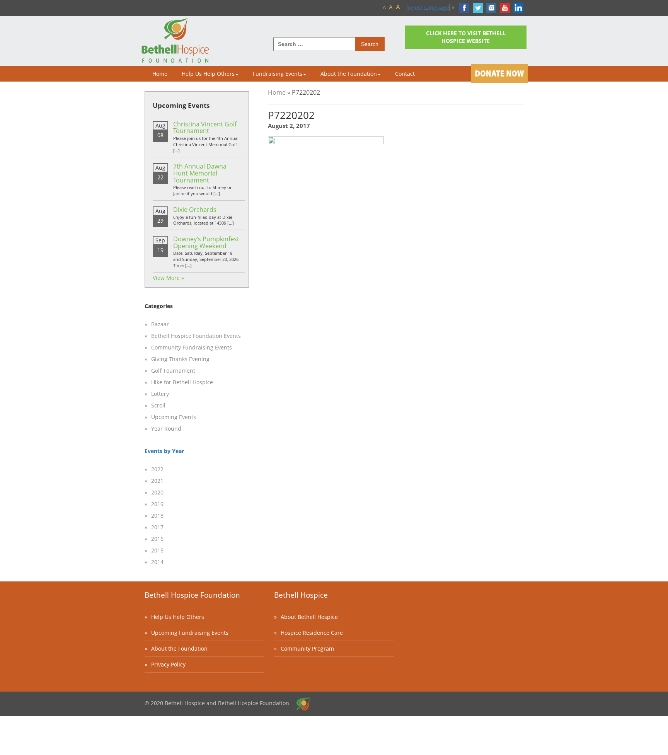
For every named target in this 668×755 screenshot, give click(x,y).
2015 (157, 550)
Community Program (307, 648)
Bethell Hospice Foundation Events (196, 335)
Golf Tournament (173, 370)
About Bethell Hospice (309, 616)
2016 (157, 538)
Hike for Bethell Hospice (182, 382)
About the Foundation (348, 73)
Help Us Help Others (208, 73)
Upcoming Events (173, 417)
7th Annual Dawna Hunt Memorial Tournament (200, 173)
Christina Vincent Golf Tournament (205, 127)
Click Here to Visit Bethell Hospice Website (466, 36)
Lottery (160, 393)
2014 (157, 562)
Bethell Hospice (301, 595)
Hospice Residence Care (312, 632)
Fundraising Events (277, 73)
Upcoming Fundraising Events (189, 632)
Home (159, 73)
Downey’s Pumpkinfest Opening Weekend (206, 242)
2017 (157, 527)
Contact (405, 73)
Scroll (158, 405)
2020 (157, 492)
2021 (157, 480)
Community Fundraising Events (191, 347)
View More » (168, 277)
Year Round (166, 428)
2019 (157, 504)
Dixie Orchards (194, 209)
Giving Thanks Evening (180, 359)
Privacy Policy (168, 664)
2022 (157, 469)
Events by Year (164, 451)
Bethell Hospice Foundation (192, 595)
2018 (157, 515)
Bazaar (160, 324)
